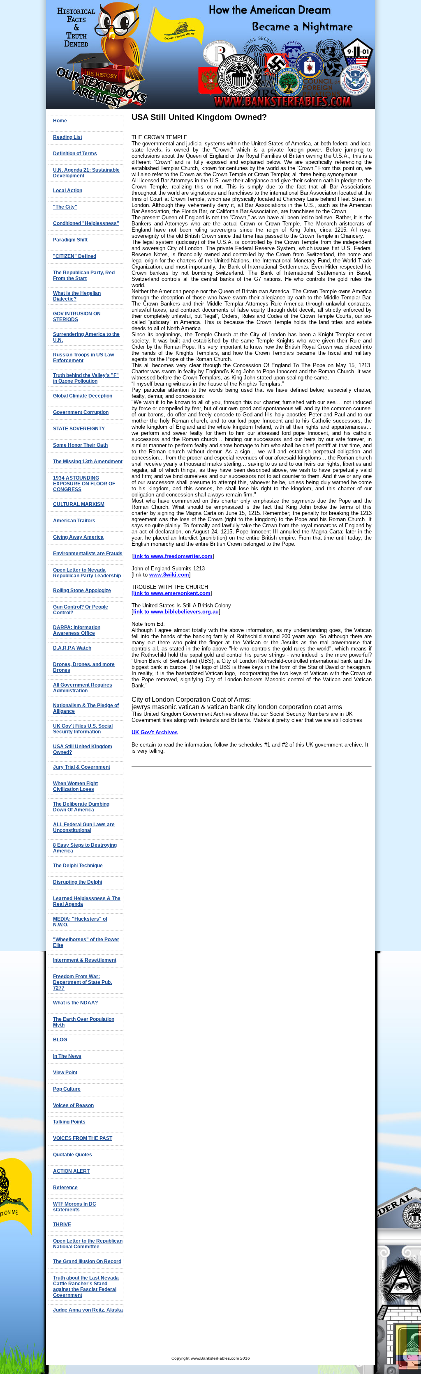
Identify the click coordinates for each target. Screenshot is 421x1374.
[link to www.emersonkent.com (171, 593)
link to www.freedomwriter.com (173, 556)
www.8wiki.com (169, 575)
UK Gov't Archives (155, 732)
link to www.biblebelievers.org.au (176, 612)
